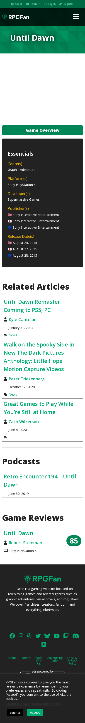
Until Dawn (18, 533)
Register (68, 4)
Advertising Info (55, 659)
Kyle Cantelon (22, 319)
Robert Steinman (25, 542)
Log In (52, 4)
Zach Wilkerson (24, 421)
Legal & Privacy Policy (72, 661)
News (13, 335)
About (18, 4)
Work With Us (39, 661)
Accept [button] (35, 712)
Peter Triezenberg (27, 379)
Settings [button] (15, 712)
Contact (35, 4)
